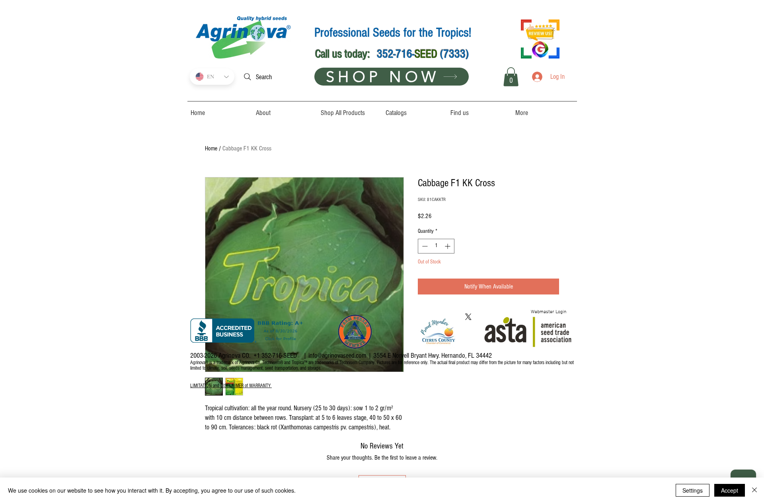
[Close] (754, 490)
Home (211, 148)
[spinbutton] (436, 246)
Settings (692, 490)
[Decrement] (424, 246)
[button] (511, 76)
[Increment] (448, 246)
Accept (729, 490)
